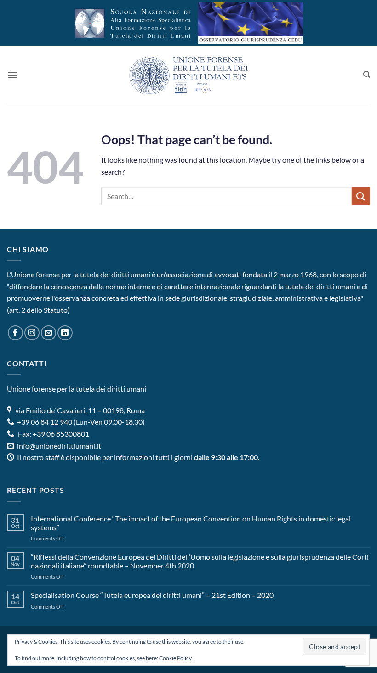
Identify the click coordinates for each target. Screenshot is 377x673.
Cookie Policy (175, 658)
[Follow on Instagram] (32, 332)
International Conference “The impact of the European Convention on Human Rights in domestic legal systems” (191, 523)
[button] (12, 75)
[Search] (366, 74)
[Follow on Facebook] (15, 332)
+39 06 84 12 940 (44, 421)
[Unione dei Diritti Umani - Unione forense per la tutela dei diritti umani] (188, 75)
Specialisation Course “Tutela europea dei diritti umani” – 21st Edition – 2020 (152, 595)
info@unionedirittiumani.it (59, 445)
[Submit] (361, 196)
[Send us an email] (48, 332)
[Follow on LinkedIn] (65, 332)
